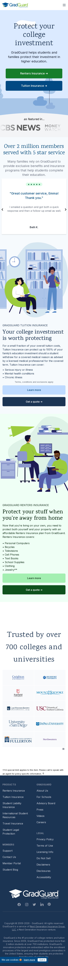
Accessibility (44, 877)
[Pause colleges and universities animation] (63, 749)
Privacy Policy (45, 839)
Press (40, 809)
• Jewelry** (10, 569)
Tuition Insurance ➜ (34, 85)
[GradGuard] (15, 5)
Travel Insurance (13, 823)
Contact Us (9, 857)
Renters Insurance (14, 790)
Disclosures (43, 870)
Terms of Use (45, 845)
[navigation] (2, 209)
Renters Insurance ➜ (34, 73)
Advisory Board (46, 803)
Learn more (34, 390)
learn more (29, 959)
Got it (42, 959)
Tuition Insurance (13, 797)
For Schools (44, 797)
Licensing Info (45, 852)
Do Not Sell (43, 858)
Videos (40, 815)
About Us (42, 790)
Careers (41, 822)
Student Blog (10, 869)
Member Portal (12, 863)
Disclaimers (43, 864)
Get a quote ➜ (34, 401)
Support (7, 850)
